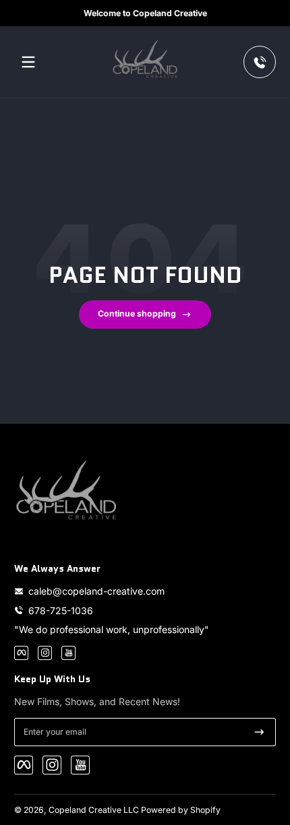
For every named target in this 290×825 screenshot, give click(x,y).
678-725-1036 (60, 610)
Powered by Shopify (181, 810)
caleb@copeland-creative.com (96, 591)
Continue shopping (137, 313)
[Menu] (28, 62)
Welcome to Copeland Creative (145, 13)
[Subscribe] (259, 732)
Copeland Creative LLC (94, 810)
